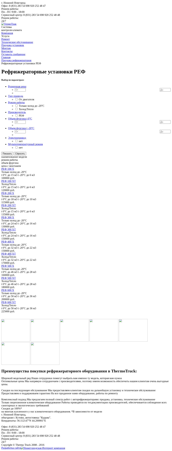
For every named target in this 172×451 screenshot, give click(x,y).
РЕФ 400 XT (8, 253)
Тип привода (15, 96)
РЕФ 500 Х (7, 265)
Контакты (7, 51)
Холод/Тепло (26, 109)
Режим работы (16, 102)
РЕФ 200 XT (8, 205)
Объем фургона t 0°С (20, 118)
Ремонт (5, 39)
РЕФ (21, 115)
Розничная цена (17, 86)
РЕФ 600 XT (8, 302)
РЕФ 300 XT (8, 229)
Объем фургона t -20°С (21, 128)
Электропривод (17, 137)
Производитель (17, 112)
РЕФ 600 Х (7, 290)
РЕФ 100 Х (7, 169)
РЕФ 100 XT (8, 181)
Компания (7, 33)
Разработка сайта (11, 447)
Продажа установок (12, 45)
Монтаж (6, 48)
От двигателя (26, 99)
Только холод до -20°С (31, 105)
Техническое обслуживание (17, 42)
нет (21, 141)
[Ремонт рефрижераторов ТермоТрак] (8, 24)
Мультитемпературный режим (25, 144)
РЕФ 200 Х (7, 193)
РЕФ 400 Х (7, 241)
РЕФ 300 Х (7, 217)
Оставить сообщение (13, 54)
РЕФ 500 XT (8, 278)
